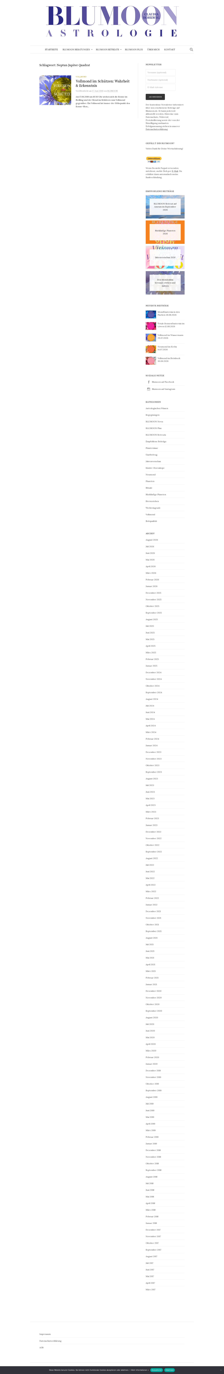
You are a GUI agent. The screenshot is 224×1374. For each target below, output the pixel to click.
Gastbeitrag (151, 454)
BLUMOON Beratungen (76, 49)
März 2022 (151, 891)
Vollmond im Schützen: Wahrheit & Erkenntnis (103, 83)
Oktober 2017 (152, 1243)
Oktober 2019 (152, 1083)
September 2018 (153, 1170)
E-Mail (175, 171)
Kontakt (169, 49)
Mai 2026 (150, 559)
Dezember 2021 (153, 911)
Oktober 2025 (152, 606)
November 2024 (154, 679)
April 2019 (150, 1123)
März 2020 (151, 1050)
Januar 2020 (152, 1064)
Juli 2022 (150, 865)
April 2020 (151, 1044)
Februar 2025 (152, 659)
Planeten (150, 481)
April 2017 (150, 1283)
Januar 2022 (151, 904)
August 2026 (152, 539)
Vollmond (81, 77)
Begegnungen (152, 415)
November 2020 (154, 997)
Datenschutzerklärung (50, 1341)
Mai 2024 (150, 719)
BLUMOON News (154, 421)
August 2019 (152, 1097)
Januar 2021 (151, 984)
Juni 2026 (150, 553)
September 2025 (154, 612)
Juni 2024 (150, 712)
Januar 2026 (151, 586)
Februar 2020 (152, 1057)
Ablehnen (170, 1370)
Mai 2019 (150, 1117)
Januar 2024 (152, 745)
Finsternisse (152, 448)
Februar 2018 (152, 1216)
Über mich (153, 49)
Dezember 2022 (153, 831)
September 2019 (154, 1090)
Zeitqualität (151, 521)
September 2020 (154, 1011)
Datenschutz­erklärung (157, 129)
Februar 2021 (152, 977)
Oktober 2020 (152, 1004)
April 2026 (151, 566)
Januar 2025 (151, 665)
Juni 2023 (150, 792)
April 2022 (151, 884)
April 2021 (150, 964)
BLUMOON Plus (134, 49)
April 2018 (150, 1203)
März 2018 (151, 1210)
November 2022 (154, 838)
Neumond (151, 474)
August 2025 (152, 619)
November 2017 (153, 1236)
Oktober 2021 (152, 924)
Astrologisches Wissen (157, 408)
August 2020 (152, 1017)
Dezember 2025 (153, 593)
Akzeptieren (157, 1370)
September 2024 (154, 692)
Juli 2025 (150, 626)
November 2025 (153, 599)
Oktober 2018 (152, 1163)
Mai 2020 (150, 1037)
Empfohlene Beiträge (156, 441)
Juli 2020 (150, 1024)
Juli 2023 (150, 785)
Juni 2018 (150, 1190)
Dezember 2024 (153, 672)
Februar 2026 (152, 579)
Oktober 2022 (152, 845)
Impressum (45, 1334)
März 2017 (150, 1289)
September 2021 (153, 931)
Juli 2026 (150, 546)
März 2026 (151, 573)
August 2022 (152, 858)
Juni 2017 (150, 1269)
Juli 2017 (149, 1263)
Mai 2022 (150, 878)
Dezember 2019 (153, 1070)
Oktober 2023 (152, 765)
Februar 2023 (152, 818)
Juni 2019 (150, 1110)
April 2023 (151, 805)
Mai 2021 (150, 957)
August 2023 (152, 778)
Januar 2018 (151, 1223)
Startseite (51, 49)
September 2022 (154, 851)
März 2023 (151, 811)
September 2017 (153, 1249)
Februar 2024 (152, 738)
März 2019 (151, 1130)
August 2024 (152, 699)
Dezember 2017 (153, 1229)
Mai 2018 (150, 1196)
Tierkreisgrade (153, 508)
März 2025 (151, 652)
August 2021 (151, 937)
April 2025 (150, 646)
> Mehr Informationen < (139, 1370)
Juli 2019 (150, 1103)
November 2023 (154, 758)
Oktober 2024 (152, 685)
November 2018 (153, 1157)
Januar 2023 (151, 825)
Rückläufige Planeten (156, 494)
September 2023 (154, 772)
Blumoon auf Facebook (163, 382)
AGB (41, 1347)
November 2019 (153, 1077)
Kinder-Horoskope (155, 468)
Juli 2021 (149, 944)
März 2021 (151, 971)
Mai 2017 (150, 1276)
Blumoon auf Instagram (163, 389)
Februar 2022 (152, 898)
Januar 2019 (151, 1143)
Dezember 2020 (153, 991)
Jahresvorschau (153, 461)
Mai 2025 (150, 639)
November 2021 (153, 918)
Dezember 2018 (153, 1150)
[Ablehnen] (220, 1370)
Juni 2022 (150, 871)
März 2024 (151, 732)
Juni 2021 (150, 951)
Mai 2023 (150, 798)
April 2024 (151, 725)
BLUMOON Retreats (107, 49)
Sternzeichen (152, 501)
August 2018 (151, 1176)
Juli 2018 (149, 1183)
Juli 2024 (150, 705)
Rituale (149, 488)
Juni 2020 (150, 1030)
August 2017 (151, 1256)
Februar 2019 (152, 1137)
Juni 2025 (150, 632)
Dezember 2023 (153, 752)
